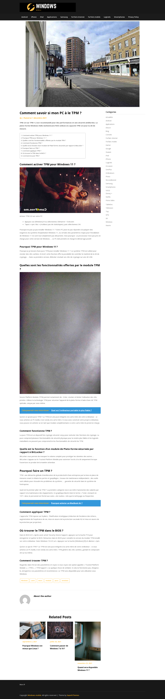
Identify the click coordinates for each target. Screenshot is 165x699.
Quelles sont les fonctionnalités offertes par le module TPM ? (44, 140)
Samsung (64, 17)
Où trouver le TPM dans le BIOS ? (34, 153)
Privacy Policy (133, 17)
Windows (24, 581)
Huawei (108, 152)
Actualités (109, 117)
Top (107, 211)
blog (107, 131)
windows (65, 581)
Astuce (108, 128)
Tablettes (109, 204)
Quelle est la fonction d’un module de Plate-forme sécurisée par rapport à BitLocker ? (52, 146)
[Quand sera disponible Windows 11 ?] (88, 640)
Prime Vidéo (110, 200)
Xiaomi (108, 225)
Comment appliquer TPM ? (31, 151)
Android (24, 17)
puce (56, 581)
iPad (41, 17)
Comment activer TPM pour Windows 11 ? (37, 135)
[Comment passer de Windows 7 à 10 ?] (60, 629)
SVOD (108, 190)
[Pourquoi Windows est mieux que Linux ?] (33, 629)
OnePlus (109, 169)
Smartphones (119, 17)
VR (107, 218)
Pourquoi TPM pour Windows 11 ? (34, 138)
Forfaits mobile (94, 17)
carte (33, 581)
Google (108, 149)
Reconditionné (111, 180)
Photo (108, 176)
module (48, 581)
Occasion (109, 166)
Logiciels (107, 17)
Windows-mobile (34, 695)
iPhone (33, 17)
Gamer (108, 145)
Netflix (108, 197)
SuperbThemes (73, 695)
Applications (52, 17)
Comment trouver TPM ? (31, 156)
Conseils (109, 135)
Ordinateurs (110, 173)
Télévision (109, 208)
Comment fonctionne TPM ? (32, 143)
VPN (107, 215)
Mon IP (22, 684)
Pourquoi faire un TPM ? (30, 148)
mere (40, 581)
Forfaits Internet (78, 17)
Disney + (109, 193)
